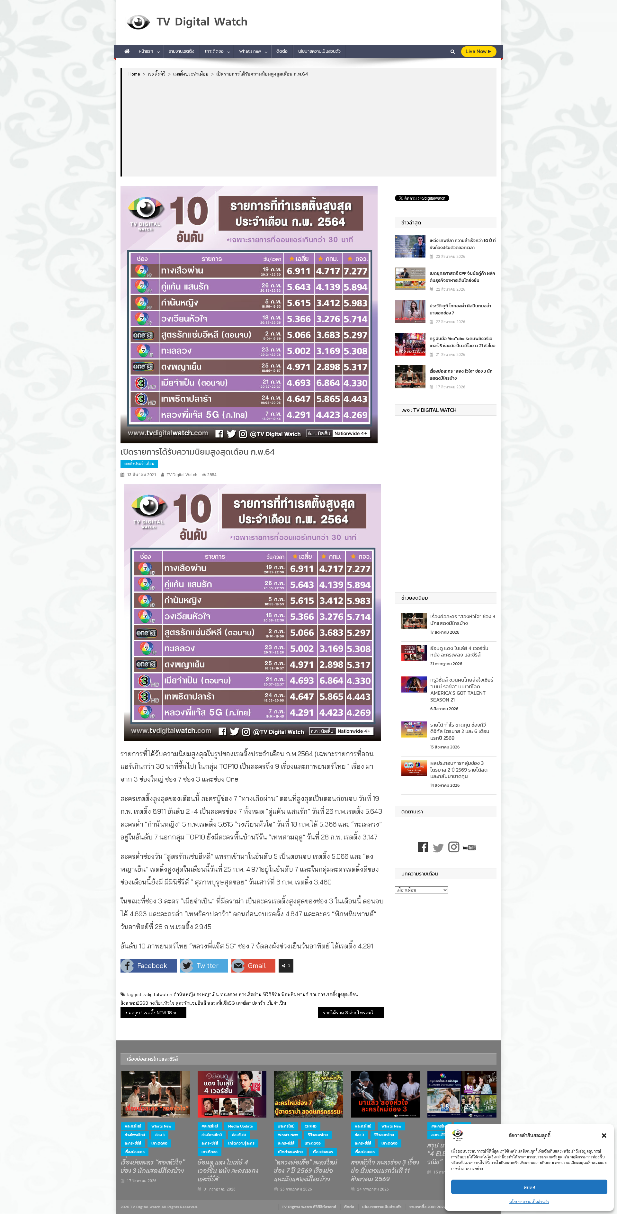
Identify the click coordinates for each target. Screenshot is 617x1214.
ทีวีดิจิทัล (271, 994)
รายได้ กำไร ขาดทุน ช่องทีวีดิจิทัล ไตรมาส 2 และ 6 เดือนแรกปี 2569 (459, 731)
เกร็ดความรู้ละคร (241, 1143)
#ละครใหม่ (133, 1126)
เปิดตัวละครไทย (290, 1152)
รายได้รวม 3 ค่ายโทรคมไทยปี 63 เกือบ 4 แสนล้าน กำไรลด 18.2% (353, 1013)
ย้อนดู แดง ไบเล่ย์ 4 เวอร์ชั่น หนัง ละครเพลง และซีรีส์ (459, 651)
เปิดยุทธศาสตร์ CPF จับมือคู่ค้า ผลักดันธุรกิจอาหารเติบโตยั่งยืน (462, 277)
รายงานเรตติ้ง (181, 51)
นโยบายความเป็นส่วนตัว (529, 1201)
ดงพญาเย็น (207, 994)
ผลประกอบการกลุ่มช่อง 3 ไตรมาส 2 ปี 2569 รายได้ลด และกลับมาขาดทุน (458, 769)
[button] (604, 1135)
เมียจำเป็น (276, 1003)
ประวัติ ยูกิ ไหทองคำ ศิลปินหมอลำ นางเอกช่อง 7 (460, 309)
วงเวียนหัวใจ (161, 1003)
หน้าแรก (146, 51)
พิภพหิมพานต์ (294, 994)
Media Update (240, 1126)
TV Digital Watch (182, 474)
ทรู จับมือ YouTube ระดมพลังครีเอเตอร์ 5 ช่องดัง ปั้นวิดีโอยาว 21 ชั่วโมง (462, 342)
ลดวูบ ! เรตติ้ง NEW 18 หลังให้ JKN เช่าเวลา (157, 1013)
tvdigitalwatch (157, 994)
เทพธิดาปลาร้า (250, 1003)
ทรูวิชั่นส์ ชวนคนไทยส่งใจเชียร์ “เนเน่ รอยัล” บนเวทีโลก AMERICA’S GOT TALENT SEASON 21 (461, 689)
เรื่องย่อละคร (135, 1152)
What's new (161, 1126)
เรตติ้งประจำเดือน (139, 463)
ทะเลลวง (228, 994)
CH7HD (311, 1126)
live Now (477, 51)
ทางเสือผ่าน (250, 994)
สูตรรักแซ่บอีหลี (191, 1003)
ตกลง (529, 1187)
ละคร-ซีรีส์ (133, 1143)
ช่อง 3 (160, 1135)
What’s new (250, 51)
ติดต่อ (282, 51)
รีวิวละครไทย (318, 1135)
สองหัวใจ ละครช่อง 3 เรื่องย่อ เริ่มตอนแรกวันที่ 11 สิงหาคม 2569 (385, 1170)
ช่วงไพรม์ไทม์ (135, 1135)
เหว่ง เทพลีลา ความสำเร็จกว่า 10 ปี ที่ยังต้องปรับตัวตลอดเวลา (463, 244)
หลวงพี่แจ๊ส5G (221, 1003)
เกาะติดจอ (214, 51)
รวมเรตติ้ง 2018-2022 (427, 1207)
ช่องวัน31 (239, 1135)
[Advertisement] (309, 126)
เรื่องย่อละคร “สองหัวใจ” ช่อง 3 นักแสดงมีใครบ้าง (461, 375)
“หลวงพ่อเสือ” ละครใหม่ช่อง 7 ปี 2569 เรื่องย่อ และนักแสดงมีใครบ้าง (305, 1170)
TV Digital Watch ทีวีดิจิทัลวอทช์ (309, 1207)
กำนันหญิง (184, 994)
